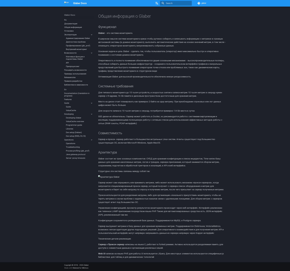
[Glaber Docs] (66, 3)
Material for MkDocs (80, 268)
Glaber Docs (69, 15)
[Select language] (156, 3)
